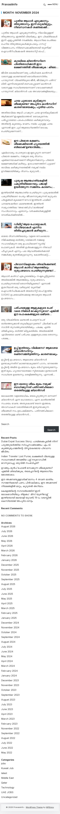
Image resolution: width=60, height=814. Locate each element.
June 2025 (7, 593)
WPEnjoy (50, 807)
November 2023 (10, 685)
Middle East (7, 777)
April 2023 (7, 714)
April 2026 (7, 545)
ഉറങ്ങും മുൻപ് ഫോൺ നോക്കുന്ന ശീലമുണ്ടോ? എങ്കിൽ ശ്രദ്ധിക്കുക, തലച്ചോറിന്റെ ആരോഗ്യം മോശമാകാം (27, 471)
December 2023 (10, 680)
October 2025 (8, 574)
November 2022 (10, 728)
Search (5, 424)
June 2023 (7, 709)
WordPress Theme (34, 807)
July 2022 (6, 742)
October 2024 (9, 632)
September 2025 (10, 579)
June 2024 (7, 651)
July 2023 (6, 704)
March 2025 (8, 608)
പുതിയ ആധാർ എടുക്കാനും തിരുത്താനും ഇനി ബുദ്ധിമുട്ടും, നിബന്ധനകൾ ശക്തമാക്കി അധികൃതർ (33, 25)
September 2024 (10, 637)
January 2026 (9, 560)
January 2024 (9, 675)
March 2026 (8, 550)
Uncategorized (9, 797)
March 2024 (8, 665)
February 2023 (9, 723)
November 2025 (10, 569)
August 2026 (8, 526)
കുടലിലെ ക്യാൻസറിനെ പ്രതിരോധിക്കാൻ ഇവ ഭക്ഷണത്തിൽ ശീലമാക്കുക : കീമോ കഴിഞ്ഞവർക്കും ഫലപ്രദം (35, 65)
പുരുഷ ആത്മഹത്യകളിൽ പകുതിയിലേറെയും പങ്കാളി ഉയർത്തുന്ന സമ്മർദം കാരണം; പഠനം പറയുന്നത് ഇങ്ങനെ (33, 185)
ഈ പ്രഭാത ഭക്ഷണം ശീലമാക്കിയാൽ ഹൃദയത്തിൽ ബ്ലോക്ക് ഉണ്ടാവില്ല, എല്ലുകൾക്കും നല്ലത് (32, 145)
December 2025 (10, 564)
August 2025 (8, 584)
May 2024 (6, 656)
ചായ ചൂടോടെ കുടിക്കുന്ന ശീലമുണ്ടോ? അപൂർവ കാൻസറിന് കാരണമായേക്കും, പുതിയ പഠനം (35, 104)
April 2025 (7, 603)
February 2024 (9, 670)
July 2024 (6, 646)
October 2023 (8, 689)
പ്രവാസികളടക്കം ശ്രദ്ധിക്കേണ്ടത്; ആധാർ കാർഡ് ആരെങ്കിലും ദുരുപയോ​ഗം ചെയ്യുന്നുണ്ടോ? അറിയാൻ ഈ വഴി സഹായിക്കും (35, 268)
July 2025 (6, 588)
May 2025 (6, 598)
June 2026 (7, 536)
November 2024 (10, 627)
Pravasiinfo (9, 4)
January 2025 (9, 617)
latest (4, 773)
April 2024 (7, 661)
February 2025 (9, 613)
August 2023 (8, 699)
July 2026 (6, 531)
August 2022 (8, 738)
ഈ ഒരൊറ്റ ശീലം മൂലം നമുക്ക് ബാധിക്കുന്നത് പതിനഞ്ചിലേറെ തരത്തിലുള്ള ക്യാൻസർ (33, 387)
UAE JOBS (7, 792)
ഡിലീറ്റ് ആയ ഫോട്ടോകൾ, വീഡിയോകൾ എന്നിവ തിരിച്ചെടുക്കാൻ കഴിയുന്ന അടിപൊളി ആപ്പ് (30, 228)
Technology (7, 787)
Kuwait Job (7, 768)
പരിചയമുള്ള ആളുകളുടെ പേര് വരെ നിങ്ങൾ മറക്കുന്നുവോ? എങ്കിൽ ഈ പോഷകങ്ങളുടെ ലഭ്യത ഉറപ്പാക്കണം (36, 312)
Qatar (4, 782)
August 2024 (8, 641)
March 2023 (8, 718)
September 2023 (10, 694)
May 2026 (6, 540)
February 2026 (9, 555)
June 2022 (7, 747)
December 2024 (10, 622)
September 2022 (10, 733)
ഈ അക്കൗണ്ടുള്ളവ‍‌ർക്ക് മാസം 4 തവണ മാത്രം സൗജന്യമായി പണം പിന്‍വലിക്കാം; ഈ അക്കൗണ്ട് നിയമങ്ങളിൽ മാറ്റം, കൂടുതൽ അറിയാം (29, 482)
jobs (3, 763)
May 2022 (6, 752)
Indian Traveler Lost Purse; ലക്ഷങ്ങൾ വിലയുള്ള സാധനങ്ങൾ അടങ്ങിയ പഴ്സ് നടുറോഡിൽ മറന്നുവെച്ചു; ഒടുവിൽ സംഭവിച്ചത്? (27, 459)
